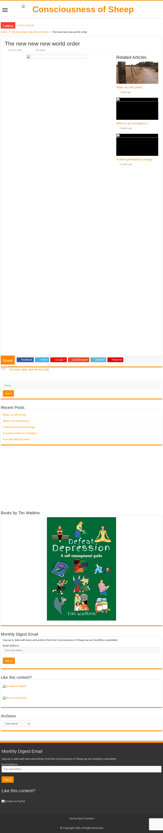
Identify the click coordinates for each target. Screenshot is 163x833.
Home (4, 31)
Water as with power (129, 87)
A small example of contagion (20, 433)
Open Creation (85, 818)
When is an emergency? (132, 123)
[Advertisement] (81, 478)
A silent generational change (134, 159)
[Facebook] (83, 823)
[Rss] (79, 823)
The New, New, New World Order (30, 31)
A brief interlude (25, 25)
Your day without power (16, 439)
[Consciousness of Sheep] (81, 9)
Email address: (11, 645)
